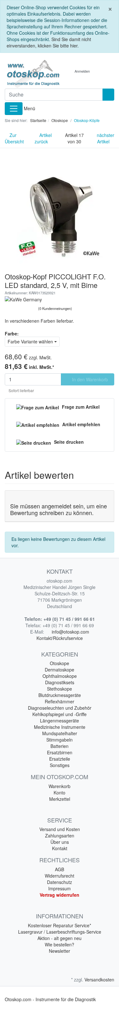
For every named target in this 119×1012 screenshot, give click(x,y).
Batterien (59, 746)
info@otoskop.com (70, 631)
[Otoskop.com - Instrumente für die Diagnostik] (30, 74)
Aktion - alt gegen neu (59, 938)
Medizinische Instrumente (59, 727)
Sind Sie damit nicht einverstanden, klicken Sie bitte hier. (49, 42)
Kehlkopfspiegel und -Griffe (59, 714)
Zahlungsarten (59, 835)
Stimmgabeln (59, 739)
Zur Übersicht (14, 138)
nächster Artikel (105, 138)
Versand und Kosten (59, 829)
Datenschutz (59, 882)
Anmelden (82, 71)
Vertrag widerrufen (59, 895)
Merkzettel (59, 799)
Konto (59, 792)
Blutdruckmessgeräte (59, 695)
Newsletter (59, 951)
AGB (59, 869)
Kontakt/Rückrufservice (59, 638)
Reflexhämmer (59, 701)
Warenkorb (59, 786)
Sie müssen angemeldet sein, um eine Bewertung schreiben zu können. (58, 509)
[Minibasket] (101, 71)
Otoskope (59, 663)
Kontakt (59, 848)
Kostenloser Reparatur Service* (59, 925)
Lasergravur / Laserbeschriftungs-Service (59, 932)
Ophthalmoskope (60, 676)
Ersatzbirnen (59, 752)
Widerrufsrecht (59, 875)
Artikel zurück (43, 138)
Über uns (59, 842)
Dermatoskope (59, 669)
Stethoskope (59, 688)
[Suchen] (108, 95)
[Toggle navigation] (14, 108)
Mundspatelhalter (59, 733)
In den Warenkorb (89, 379)
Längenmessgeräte (59, 720)
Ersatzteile (59, 759)
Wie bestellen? (59, 944)
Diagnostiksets (59, 682)
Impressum (59, 888)
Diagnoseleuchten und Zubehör (59, 708)
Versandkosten (99, 979)
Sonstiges (59, 765)
